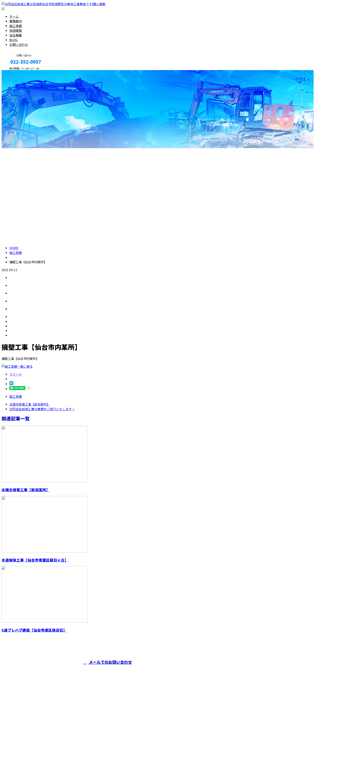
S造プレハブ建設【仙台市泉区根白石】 (34, 630)
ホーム (14, 16)
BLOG (13, 39)
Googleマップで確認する (20, 734)
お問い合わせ (18, 44)
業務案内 (15, 21)
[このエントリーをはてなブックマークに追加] (11, 383)
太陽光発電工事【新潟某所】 (26, 489)
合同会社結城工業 (170, 669)
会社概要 (15, 35)
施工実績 (15, 25)
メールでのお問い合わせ (110, 662)
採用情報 (15, 30)
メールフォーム (15, 72)
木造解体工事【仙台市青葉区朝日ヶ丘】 (35, 560)
